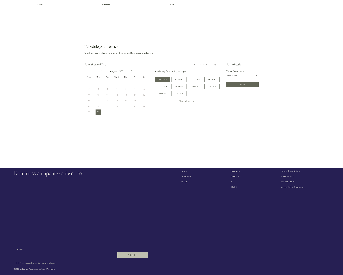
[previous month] (101, 71)
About (184, 181)
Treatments (186, 176)
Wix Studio (50, 269)
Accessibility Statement (292, 187)
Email (20, 249)
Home (184, 171)
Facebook (236, 176)
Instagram (235, 171)
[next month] (131, 71)
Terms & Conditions (290, 171)
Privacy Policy (287, 176)
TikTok (234, 187)
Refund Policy (287, 181)
